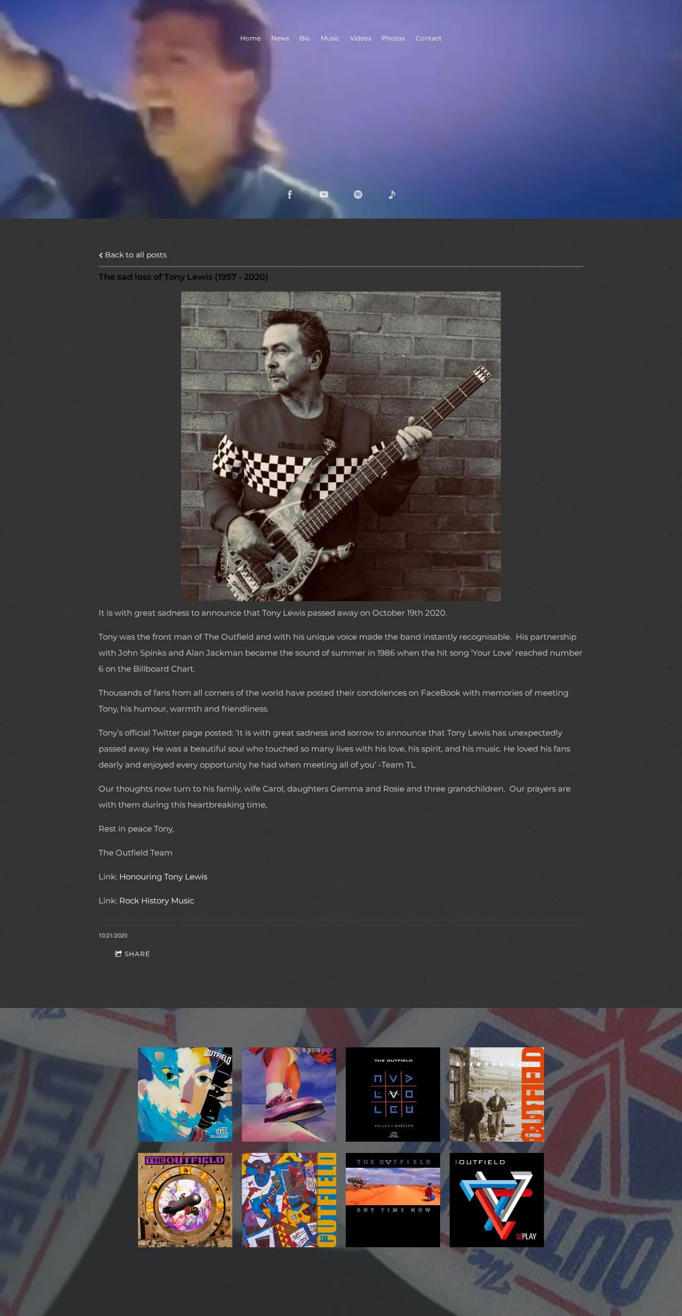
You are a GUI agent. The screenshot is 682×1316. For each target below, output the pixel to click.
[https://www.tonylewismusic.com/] (392, 194)
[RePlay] (497, 1200)
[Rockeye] (185, 1200)
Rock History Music (156, 900)
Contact (429, 38)
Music (330, 38)
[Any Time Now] (393, 1200)
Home (250, 38)
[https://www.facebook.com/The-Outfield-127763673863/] (289, 194)
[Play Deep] (185, 1094)
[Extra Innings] (289, 1200)
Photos (393, 38)
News (280, 38)
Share (137, 954)
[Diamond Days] (497, 1094)
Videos (360, 38)
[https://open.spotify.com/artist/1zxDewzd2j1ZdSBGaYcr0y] (358, 194)
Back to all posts (135, 255)
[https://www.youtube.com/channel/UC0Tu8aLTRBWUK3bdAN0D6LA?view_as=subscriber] (323, 194)
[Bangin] (289, 1094)
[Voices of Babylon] (393, 1094)
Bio (304, 38)
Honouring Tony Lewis (163, 876)
